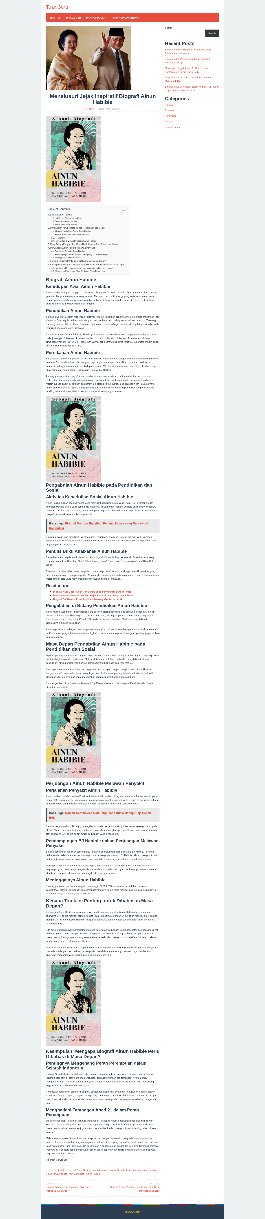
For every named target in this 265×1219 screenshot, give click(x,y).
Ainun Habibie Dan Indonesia (91, 1170)
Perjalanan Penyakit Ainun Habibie (70, 251)
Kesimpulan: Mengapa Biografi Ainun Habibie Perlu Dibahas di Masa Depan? (88, 264)
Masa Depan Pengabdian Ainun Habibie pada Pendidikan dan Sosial (84, 244)
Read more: (60, 237)
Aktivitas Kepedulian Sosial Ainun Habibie (73, 231)
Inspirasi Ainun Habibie (144, 1170)
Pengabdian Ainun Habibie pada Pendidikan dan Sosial (77, 227)
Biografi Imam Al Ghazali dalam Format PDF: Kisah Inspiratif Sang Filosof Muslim (192, 88)
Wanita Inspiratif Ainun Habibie (84, 1173)
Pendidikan (170, 115)
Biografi (61, 1170)
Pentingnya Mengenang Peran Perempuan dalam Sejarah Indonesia (84, 267)
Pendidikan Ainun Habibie (66, 221)
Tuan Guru (57, 7)
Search (168, 27)
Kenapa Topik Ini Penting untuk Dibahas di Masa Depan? (78, 261)
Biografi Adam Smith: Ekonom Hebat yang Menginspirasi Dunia (68, 1186)
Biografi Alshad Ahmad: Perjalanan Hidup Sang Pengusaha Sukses (135, 1186)
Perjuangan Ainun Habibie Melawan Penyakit (72, 247)
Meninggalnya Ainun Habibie (67, 257)
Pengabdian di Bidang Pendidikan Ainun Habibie (75, 240)
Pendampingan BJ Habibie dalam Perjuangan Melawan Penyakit (83, 254)
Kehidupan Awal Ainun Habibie (68, 218)
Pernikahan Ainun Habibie (66, 224)
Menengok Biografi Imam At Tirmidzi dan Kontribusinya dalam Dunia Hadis (186, 70)
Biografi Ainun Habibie (61, 214)
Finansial (169, 110)
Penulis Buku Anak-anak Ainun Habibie (72, 234)
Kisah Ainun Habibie (56, 1173)
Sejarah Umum (172, 127)
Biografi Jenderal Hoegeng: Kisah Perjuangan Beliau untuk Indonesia (188, 51)
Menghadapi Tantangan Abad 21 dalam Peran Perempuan (80, 271)
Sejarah (169, 121)
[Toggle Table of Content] (122, 210)
